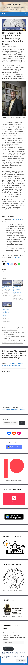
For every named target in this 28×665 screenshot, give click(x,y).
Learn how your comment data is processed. (14, 409)
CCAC (4, 56)
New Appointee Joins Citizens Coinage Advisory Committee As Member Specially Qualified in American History (6, 312)
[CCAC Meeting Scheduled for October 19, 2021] (7, 283)
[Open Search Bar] (25, 14)
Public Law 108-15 (16, 257)
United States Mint (12, 330)
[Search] (22, 423)
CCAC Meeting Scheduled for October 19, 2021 (6, 288)
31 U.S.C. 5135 (16, 219)
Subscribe (8, 649)
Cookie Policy (7, 657)
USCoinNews (14, 4)
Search (5, 419)
